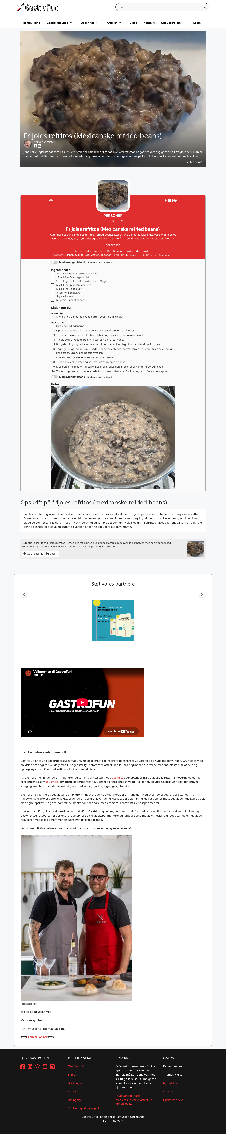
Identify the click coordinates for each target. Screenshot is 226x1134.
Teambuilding (31, 23)
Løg (87, 254)
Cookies (168, 1091)
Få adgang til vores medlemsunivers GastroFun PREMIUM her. (133, 1100)
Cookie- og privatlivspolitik (85, 1108)
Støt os (72, 1074)
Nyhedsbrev (171, 1083)
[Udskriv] (51, 200)
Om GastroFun (171, 23)
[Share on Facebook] (171, 200)
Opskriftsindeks (173, 1100)
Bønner (69, 254)
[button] (175, 200)
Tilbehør (106, 254)
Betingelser (75, 1100)
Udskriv (53, 553)
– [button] (104, 221)
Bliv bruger (75, 1083)
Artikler (112, 23)
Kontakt (149, 23)
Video (133, 23)
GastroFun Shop (57, 23)
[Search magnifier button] (205, 7)
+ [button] (122, 220)
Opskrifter (87, 23)
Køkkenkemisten (45, 142)
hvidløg (78, 254)
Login (197, 23)
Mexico (94, 254)
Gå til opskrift (34, 553)
